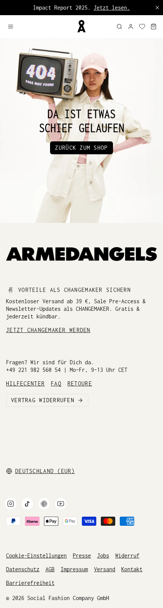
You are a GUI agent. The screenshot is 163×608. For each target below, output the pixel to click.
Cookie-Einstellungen (36, 555)
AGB (50, 569)
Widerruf (127, 555)
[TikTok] (27, 503)
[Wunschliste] (142, 26)
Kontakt (132, 569)
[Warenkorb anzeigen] (153, 26)
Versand (104, 569)
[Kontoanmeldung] (130, 26)
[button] (39, 26)
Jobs (103, 555)
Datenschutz (22, 569)
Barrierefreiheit (30, 583)
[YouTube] (60, 503)
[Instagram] (10, 503)
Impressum (74, 569)
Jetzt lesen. (112, 7)
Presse (82, 555)
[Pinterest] (44, 503)
